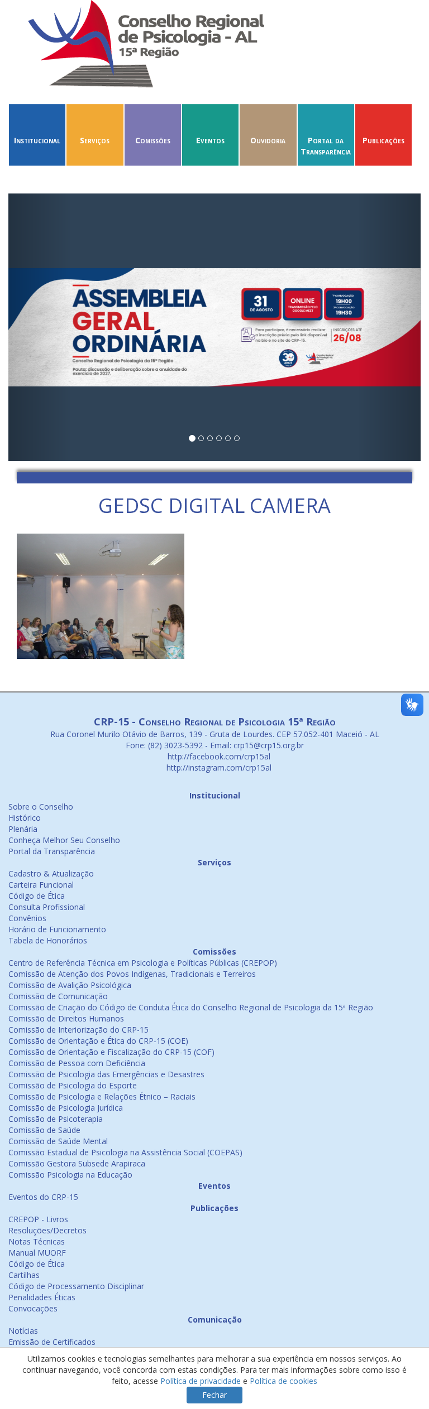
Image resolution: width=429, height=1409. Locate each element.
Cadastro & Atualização (51, 873)
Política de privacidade (200, 1381)
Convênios (27, 918)
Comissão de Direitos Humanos (66, 1018)
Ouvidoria (267, 140)
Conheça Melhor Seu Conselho (64, 840)
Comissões (152, 140)
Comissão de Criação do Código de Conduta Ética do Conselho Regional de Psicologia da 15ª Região (190, 1007)
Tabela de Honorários (47, 940)
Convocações (33, 1308)
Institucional (37, 140)
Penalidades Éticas (41, 1297)
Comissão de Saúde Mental (58, 1141)
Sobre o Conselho (40, 806)
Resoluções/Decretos (47, 1230)
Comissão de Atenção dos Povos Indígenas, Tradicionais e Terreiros (132, 974)
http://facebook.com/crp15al (217, 756)
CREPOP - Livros (38, 1219)
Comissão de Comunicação (58, 996)
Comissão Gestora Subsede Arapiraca (76, 1163)
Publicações (383, 140)
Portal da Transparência (326, 146)
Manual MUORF (37, 1252)
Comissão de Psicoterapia (55, 1118)
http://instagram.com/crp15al (217, 767)
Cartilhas (24, 1275)
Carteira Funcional (41, 884)
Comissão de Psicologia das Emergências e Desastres (106, 1074)
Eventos (210, 140)
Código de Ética (36, 895)
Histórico (24, 817)
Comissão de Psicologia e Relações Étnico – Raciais (102, 1096)
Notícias (23, 1330)
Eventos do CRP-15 (43, 1197)
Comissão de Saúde (44, 1130)
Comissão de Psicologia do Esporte (72, 1085)
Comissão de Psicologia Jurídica (65, 1107)
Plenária (22, 829)
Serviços (94, 140)
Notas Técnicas (36, 1241)
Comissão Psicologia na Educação (70, 1174)
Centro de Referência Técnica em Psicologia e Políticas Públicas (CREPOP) (142, 962)
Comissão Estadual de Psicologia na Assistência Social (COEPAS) (125, 1152)
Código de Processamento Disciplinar (76, 1286)
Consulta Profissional (46, 907)
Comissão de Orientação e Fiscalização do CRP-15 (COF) (111, 1052)
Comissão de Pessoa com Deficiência (76, 1063)
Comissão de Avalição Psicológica (69, 985)
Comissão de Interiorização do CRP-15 (78, 1029)
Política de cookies (283, 1381)
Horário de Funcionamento (57, 929)
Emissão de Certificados (52, 1342)
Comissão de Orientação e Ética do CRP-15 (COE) (98, 1040)
